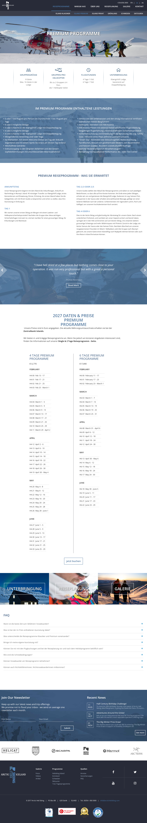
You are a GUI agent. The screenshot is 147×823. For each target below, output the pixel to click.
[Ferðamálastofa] (49, 812)
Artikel (38, 779)
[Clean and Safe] (98, 812)
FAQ (82, 779)
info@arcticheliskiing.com (110, 800)
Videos (38, 776)
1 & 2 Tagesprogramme (61, 784)
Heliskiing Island (58, 773)
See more (140, 732)
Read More (73, 285)
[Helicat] (11, 750)
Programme (57, 769)
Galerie (39, 769)
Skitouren (56, 781)
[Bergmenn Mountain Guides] (86, 750)
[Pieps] (36, 750)
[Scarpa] (61, 750)
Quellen (83, 769)
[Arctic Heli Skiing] (8, 9)
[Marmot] (111, 750)
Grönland (56, 776)
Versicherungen (86, 776)
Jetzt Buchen (73, 45)
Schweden (56, 779)
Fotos (38, 773)
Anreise (83, 773)
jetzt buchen (73, 561)
